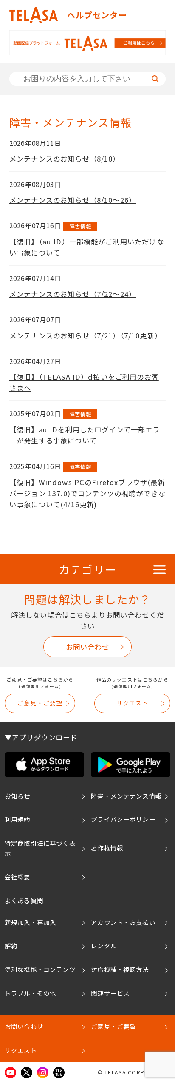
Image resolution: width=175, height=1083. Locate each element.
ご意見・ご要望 (39, 703)
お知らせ (18, 795)
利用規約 (18, 819)
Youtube (10, 1072)
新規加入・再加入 (30, 922)
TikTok (59, 1072)
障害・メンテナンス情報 (126, 795)
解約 (11, 945)
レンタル (104, 945)
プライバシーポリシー (123, 819)
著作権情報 (107, 847)
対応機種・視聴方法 (120, 969)
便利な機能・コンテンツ (40, 969)
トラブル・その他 (30, 993)
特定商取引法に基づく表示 (40, 848)
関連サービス (110, 993)
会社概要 (18, 876)
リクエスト (132, 703)
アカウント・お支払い (123, 922)
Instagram (42, 1072)
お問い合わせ (88, 647)
